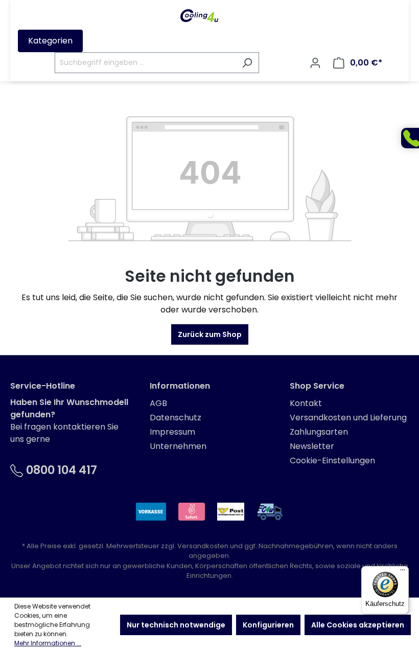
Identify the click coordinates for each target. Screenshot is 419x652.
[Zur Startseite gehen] (199, 15)
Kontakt (306, 403)
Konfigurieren (268, 625)
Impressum (172, 432)
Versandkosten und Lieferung (348, 417)
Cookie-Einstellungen (332, 460)
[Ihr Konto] (315, 63)
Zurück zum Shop (210, 334)
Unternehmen (178, 446)
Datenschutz (175, 417)
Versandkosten (202, 546)
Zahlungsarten (319, 432)
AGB (158, 403)
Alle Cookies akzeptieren (357, 625)
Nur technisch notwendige (176, 625)
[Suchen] (247, 62)
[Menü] (403, 572)
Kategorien (50, 41)
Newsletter (312, 446)
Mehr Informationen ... (47, 643)
